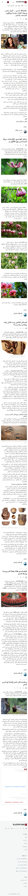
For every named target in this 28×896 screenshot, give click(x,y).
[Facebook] (18, 19)
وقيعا (16, 6)
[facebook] (20, 828)
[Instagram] (26, 19)
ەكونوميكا (25, 847)
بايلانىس (25, 883)
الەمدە (25, 850)
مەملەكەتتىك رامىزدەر (22, 865)
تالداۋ (25, 843)
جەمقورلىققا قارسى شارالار (21, 868)
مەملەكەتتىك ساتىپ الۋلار (21, 871)
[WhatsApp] (23, 19)
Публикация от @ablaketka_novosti (14, 802)
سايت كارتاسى (23, 880)
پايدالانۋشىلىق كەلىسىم (22, 859)
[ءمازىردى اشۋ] (2, 2)
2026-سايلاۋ (20, 6)
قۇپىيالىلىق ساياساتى (22, 862)
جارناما (25, 886)
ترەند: (25, 5)
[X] (15, 19)
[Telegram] (20, 19)
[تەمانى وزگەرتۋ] (7, 2)
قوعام (25, 127)
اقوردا (8, 6)
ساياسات (25, 840)
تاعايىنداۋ (12, 6)
